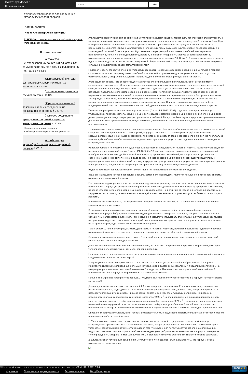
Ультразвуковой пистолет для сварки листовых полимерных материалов (49, 82)
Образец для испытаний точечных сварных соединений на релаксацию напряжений (49, 107)
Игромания (12, 371)
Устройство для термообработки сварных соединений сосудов (47, 144)
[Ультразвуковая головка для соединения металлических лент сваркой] (89, 348)
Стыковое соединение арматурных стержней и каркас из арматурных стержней (48, 119)
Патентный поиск (14, 6)
